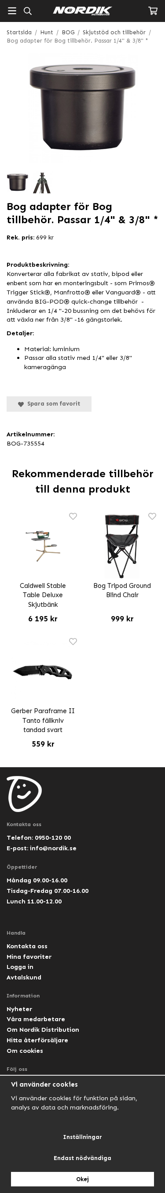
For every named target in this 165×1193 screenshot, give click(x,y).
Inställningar (82, 1137)
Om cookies (25, 1051)
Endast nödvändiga (82, 1158)
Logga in (20, 967)
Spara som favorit (52, 403)
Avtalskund (24, 977)
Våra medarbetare (36, 1019)
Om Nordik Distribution (43, 1029)
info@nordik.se (53, 848)
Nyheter (19, 1009)
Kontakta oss (27, 946)
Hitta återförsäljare (37, 1040)
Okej (82, 1179)
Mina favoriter (29, 957)
